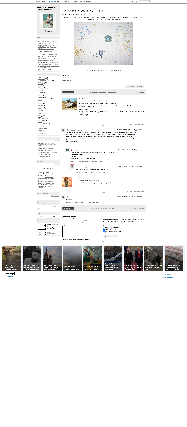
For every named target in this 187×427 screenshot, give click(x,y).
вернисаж (40, 43)
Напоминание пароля (87, 222)
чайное (40, 122)
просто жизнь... (42, 77)
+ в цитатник (82, 14)
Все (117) (56, 140)
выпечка (49, 45)
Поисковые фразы (52, 233)
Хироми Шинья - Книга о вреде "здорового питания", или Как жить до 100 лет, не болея (48, 144)
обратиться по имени (93, 98)
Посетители (50, 232)
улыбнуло (49, 66)
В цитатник (141, 124)
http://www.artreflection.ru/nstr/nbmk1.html (109, 70)
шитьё (54, 69)
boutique (40, 107)
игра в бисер (41, 89)
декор (39, 110)
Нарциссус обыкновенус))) (45, 148)
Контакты (168, 275)
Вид (135, 2)
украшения (43, 66)
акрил (39, 41)
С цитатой (135, 124)
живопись (42, 51)
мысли (50, 56)
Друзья (44, 7)
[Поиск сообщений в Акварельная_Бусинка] (54, 206)
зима (47, 51)
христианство (42, 69)
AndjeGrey (83, 98)
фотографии (41, 79)
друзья (54, 47)
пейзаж (55, 58)
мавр (39, 57)
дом (51, 47)
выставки (40, 102)
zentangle (40, 132)
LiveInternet (40, 2)
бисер (49, 41)
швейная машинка (43, 123)
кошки (39, 95)
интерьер (48, 52)
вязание (41, 47)
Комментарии (51, 7)
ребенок (49, 62)
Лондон (40, 127)
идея (51, 51)
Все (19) (57, 164)
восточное (40, 108)
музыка (40, 103)
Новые (142, 92)
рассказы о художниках (44, 98)
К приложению (55, 196)
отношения (49, 58)
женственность (48, 49)
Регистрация (53, 1)
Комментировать (68, 92)
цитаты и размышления (44, 80)
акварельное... (42, 85)
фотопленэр (56, 66)
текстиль (51, 64)
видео (49, 43)
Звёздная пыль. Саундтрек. (46, 183)
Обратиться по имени (92, 145)
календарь (42, 54)
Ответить (129, 124)
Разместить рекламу (168, 277)
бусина (69, 77)
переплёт (40, 130)
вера (39, 90)
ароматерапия (42, 118)
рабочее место (42, 62)
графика (46, 47)
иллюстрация (41, 52)
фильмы (40, 105)
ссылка (119, 101)
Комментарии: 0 (49, 173)
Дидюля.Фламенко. (43, 172)
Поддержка (133, 2)
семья (53, 62)
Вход (60, 1)
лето (55, 54)
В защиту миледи (43, 156)
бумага (54, 41)
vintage (39, 87)
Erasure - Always (42, 175)
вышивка (54, 45)
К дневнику (102, 92)
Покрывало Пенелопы (44, 150)
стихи (40, 64)
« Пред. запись (94, 92)
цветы (50, 69)
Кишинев (40, 97)
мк (43, 57)
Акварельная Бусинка (38, 9)
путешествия (41, 115)
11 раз (70, 80)
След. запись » (112, 92)
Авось (77, 1)
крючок (50, 54)
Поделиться (140, 86)
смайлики (78, 225)
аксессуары (44, 41)
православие (48, 60)
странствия (45, 64)
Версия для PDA (168, 274)
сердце (56, 62)
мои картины (41, 82)
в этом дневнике (43, 209)
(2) (49, 154)
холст (48, 67)
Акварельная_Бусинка (75, 130)
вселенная (41, 125)
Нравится (132, 86)
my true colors (41, 120)
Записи (39, 7)
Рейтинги (69, 1)
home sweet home (42, 128)
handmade (40, 84)
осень (45, 58)
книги (39, 117)
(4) (49, 156)
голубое (40, 100)
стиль (39, 112)
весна (46, 43)
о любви (40, 92)
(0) (51, 146)
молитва (46, 56)
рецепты (40, 113)
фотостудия (42, 67)
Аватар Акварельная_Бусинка (48, 21)
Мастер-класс (41, 133)
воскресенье (42, 45)
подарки (40, 60)
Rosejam (82, 178)
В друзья (49, 31)
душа (40, 49)
